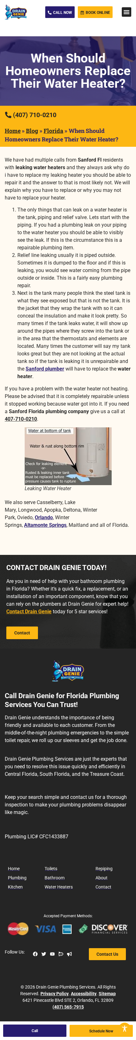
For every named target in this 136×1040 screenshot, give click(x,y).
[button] (126, 12)
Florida (53, 130)
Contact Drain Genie (29, 612)
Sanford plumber (45, 369)
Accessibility (83, 993)
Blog (32, 130)
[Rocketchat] (61, 954)
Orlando (44, 517)
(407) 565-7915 (68, 1006)
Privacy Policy (54, 993)
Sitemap (107, 993)
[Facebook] (35, 954)
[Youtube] (52, 954)
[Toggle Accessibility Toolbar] (124, 1028)
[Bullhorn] (69, 954)
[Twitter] (44, 954)
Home (13, 130)
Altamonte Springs (45, 525)
